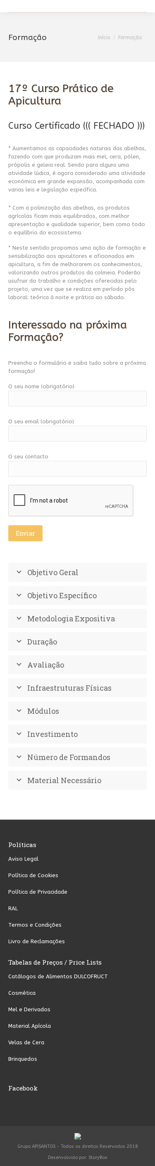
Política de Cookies (33, 875)
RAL (13, 908)
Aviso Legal (23, 859)
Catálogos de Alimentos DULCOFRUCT (58, 976)
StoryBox (97, 1157)
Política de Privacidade (37, 892)
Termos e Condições (35, 925)
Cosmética (22, 993)
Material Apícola (29, 1026)
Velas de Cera (26, 1042)
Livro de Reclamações (36, 941)
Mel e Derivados (29, 1009)
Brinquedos (22, 1059)
